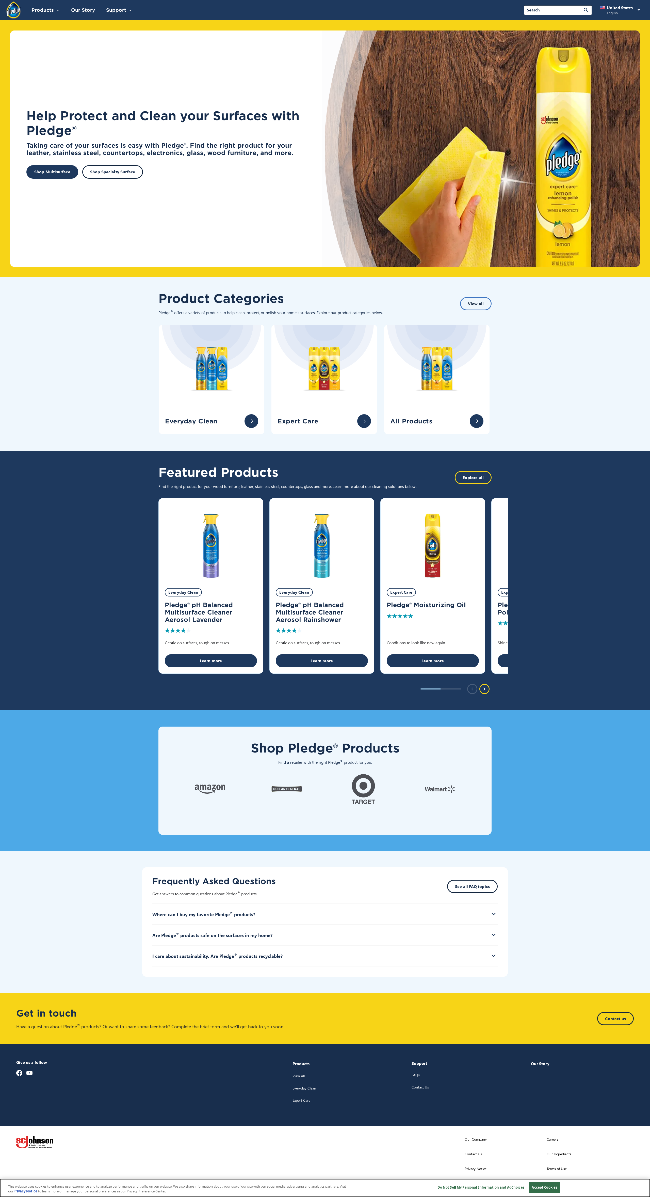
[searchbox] (555, 10)
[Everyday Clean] (251, 421)
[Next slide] (484, 689)
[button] (621, 10)
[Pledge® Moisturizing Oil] (433, 540)
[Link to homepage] (13, 10)
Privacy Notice (25, 1191)
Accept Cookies (544, 1187)
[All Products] (476, 421)
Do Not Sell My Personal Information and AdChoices (480, 1187)
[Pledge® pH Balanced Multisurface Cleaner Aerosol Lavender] (211, 540)
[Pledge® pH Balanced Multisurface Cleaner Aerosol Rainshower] (322, 540)
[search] (586, 10)
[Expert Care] (364, 421)
